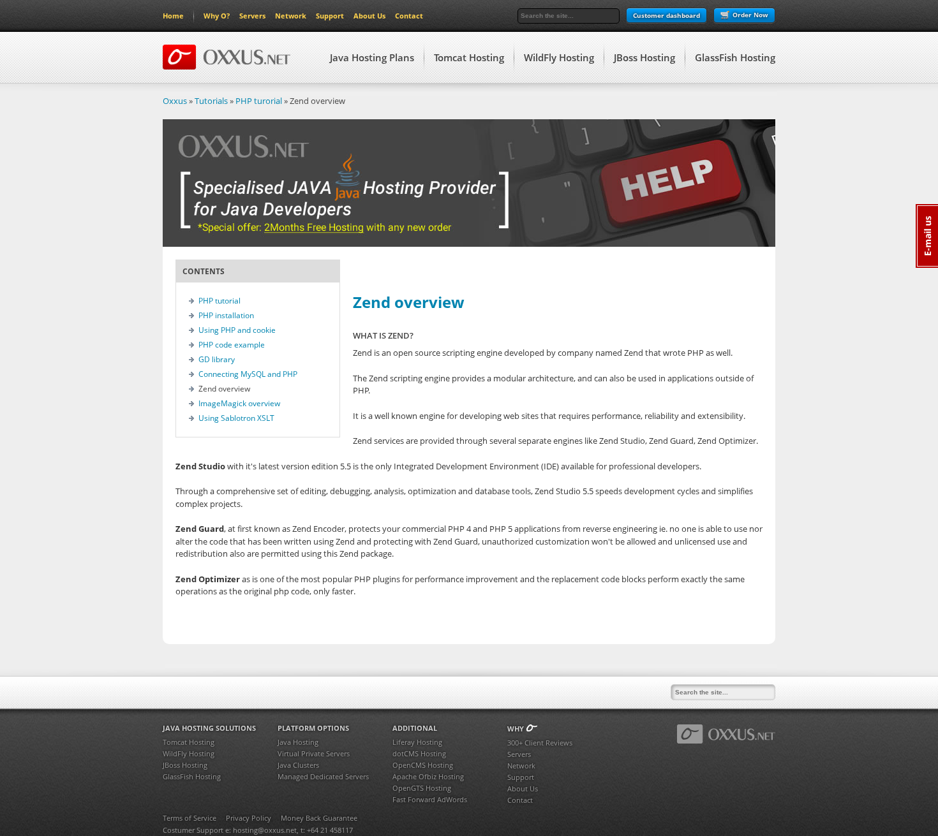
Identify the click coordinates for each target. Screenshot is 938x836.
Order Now (750, 14)
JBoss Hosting (644, 57)
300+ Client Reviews (539, 742)
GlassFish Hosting (735, 57)
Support (330, 15)
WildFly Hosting (559, 57)
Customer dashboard (666, 15)
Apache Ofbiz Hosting (428, 776)
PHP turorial (258, 100)
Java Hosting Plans (372, 57)
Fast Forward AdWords (429, 799)
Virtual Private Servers (314, 753)
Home (173, 15)
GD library (216, 359)
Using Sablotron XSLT (236, 418)
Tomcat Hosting (469, 57)
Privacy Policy (248, 818)
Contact (409, 15)
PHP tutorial (219, 300)
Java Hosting (298, 742)
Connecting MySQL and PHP (247, 374)
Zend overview (409, 301)
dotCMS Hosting (419, 753)
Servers (252, 15)
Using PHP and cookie (237, 330)
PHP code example (231, 344)
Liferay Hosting (417, 742)
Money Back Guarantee (319, 818)
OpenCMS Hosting (422, 765)
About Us (369, 15)
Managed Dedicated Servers (323, 776)
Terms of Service (189, 818)
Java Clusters (298, 765)
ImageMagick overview (239, 403)
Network (290, 15)
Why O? (217, 15)
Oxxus (175, 100)
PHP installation (226, 315)
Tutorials (211, 100)
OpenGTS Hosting (421, 788)
